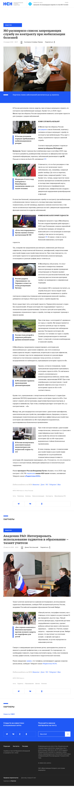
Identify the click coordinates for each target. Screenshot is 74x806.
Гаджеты (20, 683)
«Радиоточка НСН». (50, 664)
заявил (29, 661)
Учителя (44, 683)
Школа (37, 683)
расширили (42, 130)
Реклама (25, 746)
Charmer (13, 781)
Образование (29, 683)
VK (47, 485)
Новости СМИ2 (9, 714)
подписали (31, 473)
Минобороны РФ (60, 496)
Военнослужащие (38, 496)
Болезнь (28, 496)
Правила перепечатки (10, 778)
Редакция (6, 746)
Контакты (16, 746)
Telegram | (53, 485)
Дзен (42, 485)
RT (45, 159)
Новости (35, 485)
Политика (20, 496)
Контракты (49, 496)
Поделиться (49, 42)
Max (59, 485)
